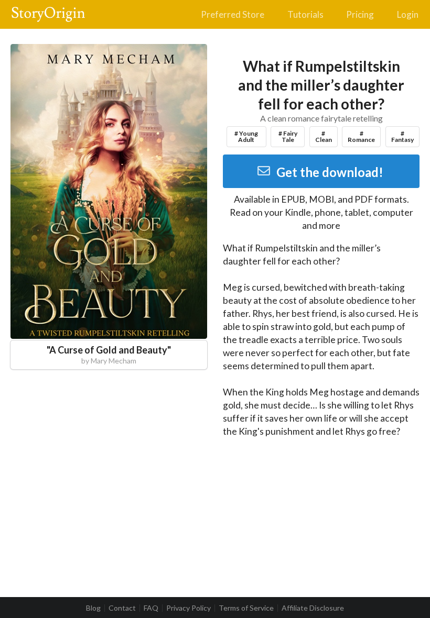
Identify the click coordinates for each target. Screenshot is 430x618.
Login (407, 14)
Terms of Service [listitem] (246, 608)
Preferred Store (232, 14)
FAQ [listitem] (151, 608)
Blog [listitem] (93, 608)
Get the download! (329, 172)
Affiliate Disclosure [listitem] (313, 608)
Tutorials (305, 14)
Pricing (360, 14)
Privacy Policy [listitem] (188, 608)
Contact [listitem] (122, 608)
